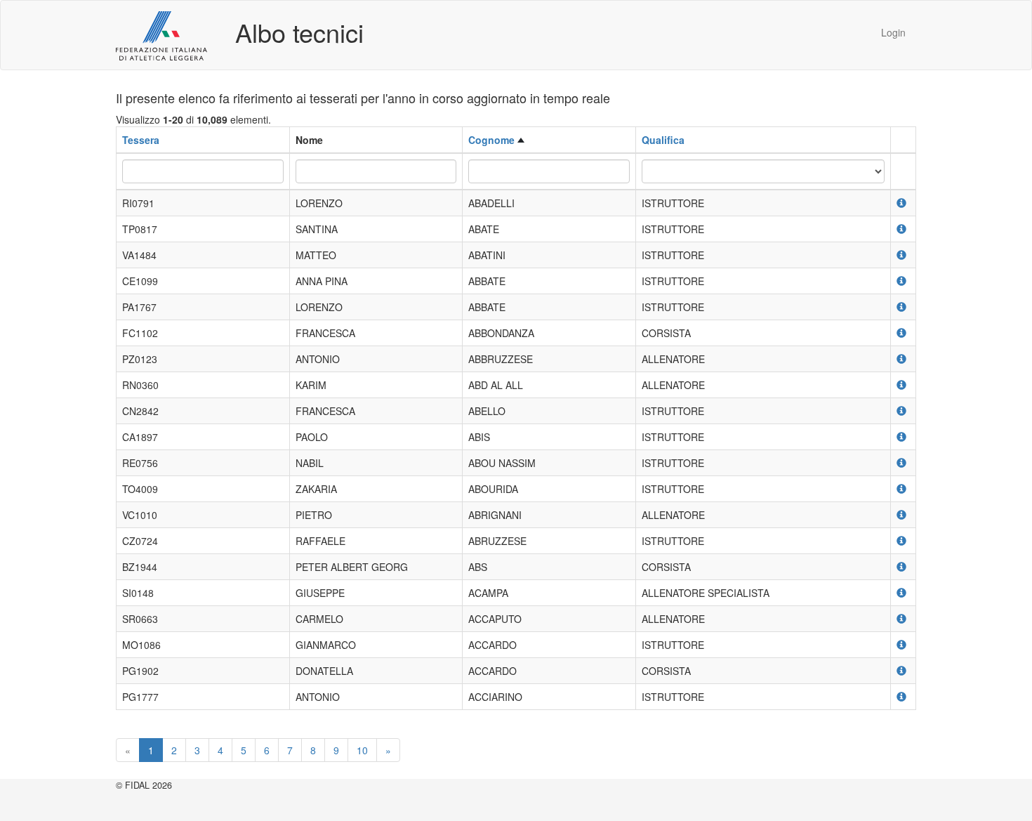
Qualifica (663, 140)
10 (362, 750)
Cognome (491, 140)
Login (893, 32)
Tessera (140, 140)
